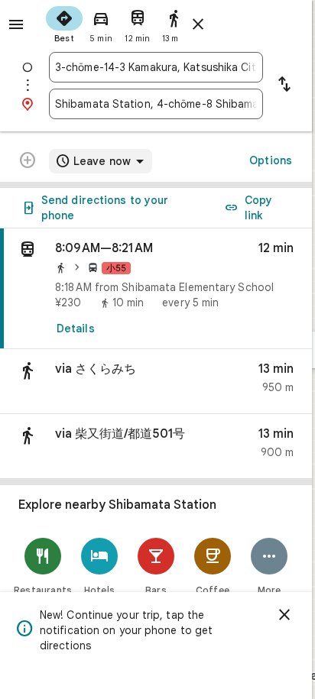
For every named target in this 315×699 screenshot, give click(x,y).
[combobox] (156, 67)
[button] (156, 381)
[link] (156, 288)
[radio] (64, 23)
